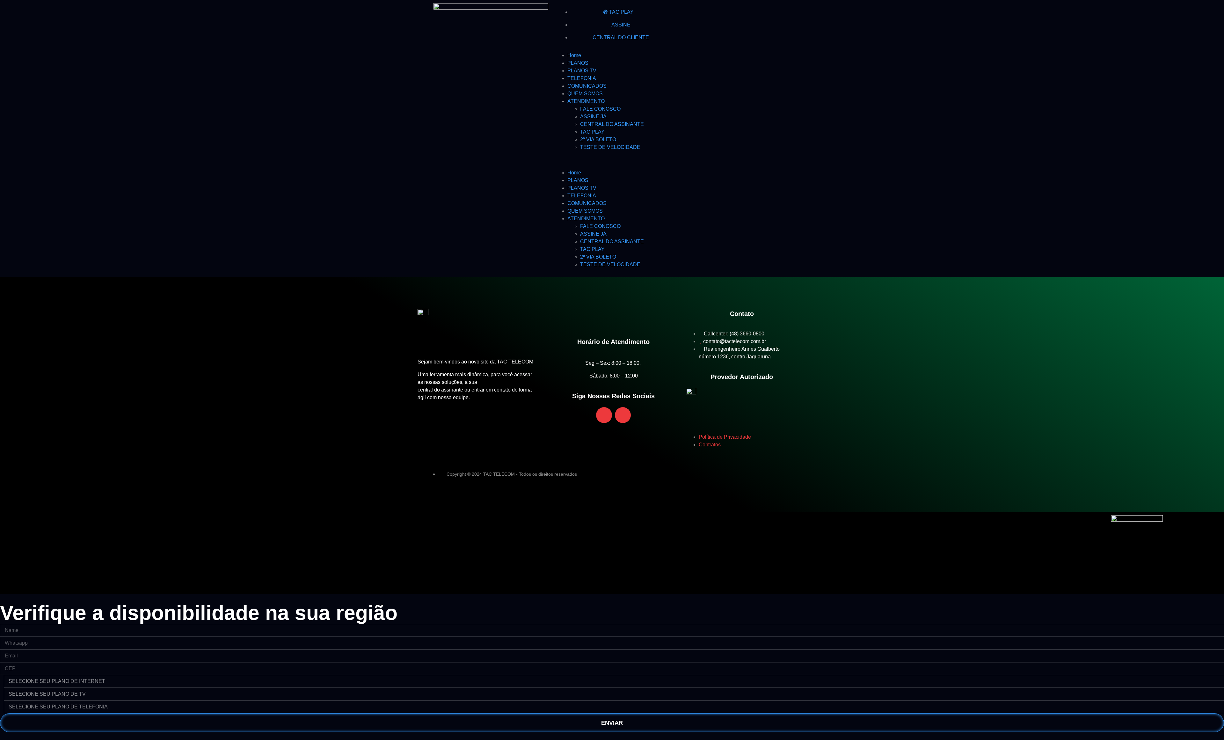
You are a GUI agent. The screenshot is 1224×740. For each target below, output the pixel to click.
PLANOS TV (581, 70)
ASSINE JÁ (593, 116)
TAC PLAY (592, 132)
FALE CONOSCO (600, 109)
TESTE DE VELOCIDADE (610, 147)
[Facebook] (684, 11)
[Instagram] (701, 11)
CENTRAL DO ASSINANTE (612, 124)
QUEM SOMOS (585, 93)
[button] (612, 160)
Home (574, 55)
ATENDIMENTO (586, 101)
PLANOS (577, 63)
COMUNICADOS (587, 86)
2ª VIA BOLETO (598, 139)
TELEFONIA (581, 78)
